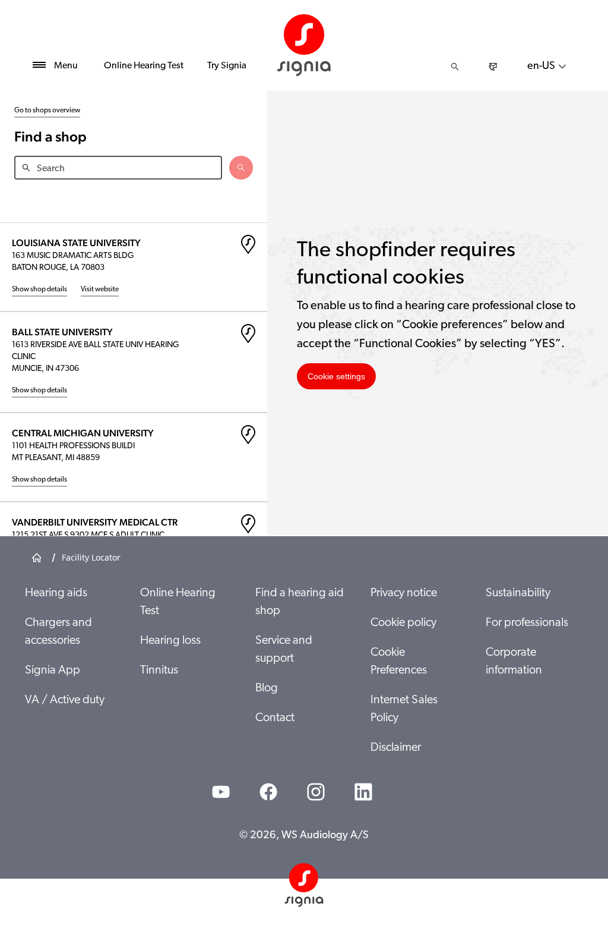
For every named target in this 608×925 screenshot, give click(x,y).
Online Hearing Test (143, 66)
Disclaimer (395, 748)
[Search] (455, 66)
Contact (274, 718)
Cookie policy (403, 623)
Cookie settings (336, 376)
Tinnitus (159, 671)
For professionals (527, 623)
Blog (266, 688)
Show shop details (39, 289)
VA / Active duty (64, 700)
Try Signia (226, 66)
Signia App (52, 671)
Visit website (100, 289)
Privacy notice (403, 593)
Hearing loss (170, 641)
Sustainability (518, 593)
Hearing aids (56, 593)
